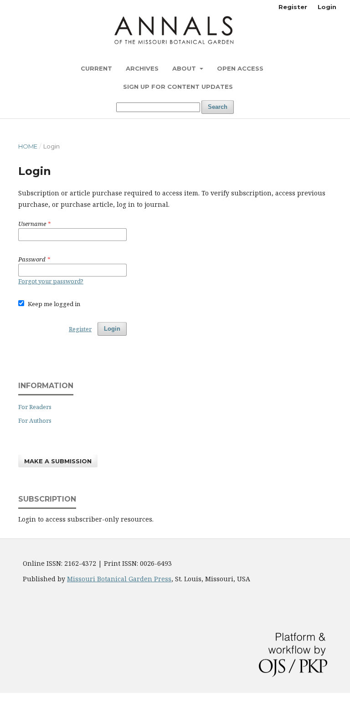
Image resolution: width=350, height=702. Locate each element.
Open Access (240, 68)
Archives (142, 68)
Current (96, 68)
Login (327, 6)
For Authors (34, 420)
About (185, 68)
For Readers (34, 407)
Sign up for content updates (178, 86)
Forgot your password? (50, 281)
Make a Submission (58, 461)
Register (292, 6)
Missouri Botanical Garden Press (119, 578)
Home (27, 146)
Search (217, 106)
